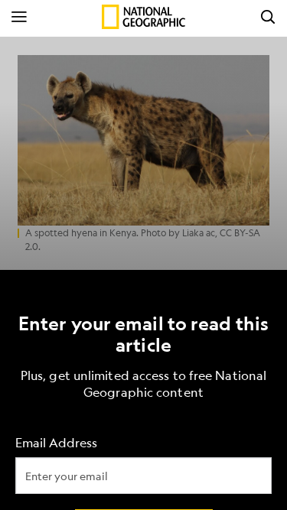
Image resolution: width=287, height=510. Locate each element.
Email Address (56, 442)
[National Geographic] (143, 17)
